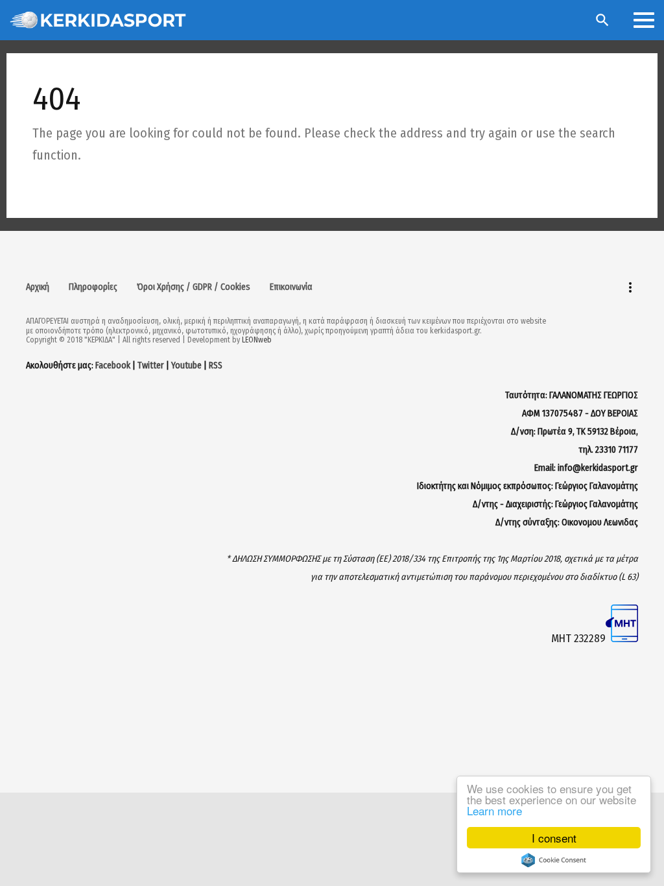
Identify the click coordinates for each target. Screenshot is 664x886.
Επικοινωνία (291, 287)
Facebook (112, 365)
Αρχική (37, 287)
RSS (215, 365)
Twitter (150, 365)
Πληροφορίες (93, 287)
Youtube (186, 365)
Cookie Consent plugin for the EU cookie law (553, 860)
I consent (554, 838)
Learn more (494, 810)
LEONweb (257, 339)
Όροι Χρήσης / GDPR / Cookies (193, 287)
